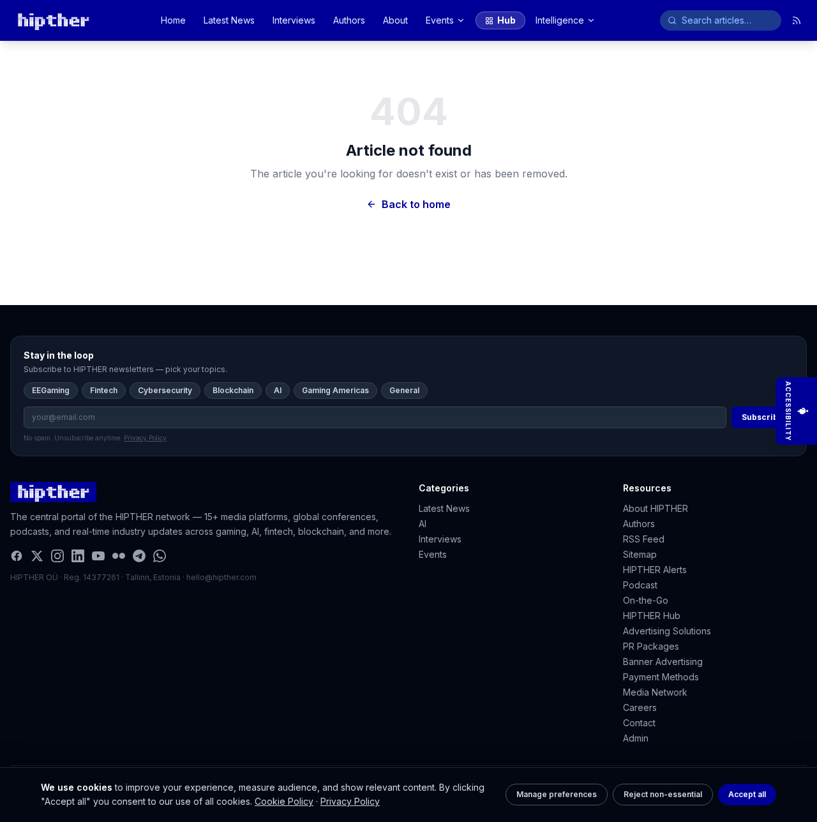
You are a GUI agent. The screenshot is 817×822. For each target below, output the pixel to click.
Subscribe (762, 417)
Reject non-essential (663, 794)
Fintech (103, 390)
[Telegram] (139, 555)
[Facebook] (16, 555)
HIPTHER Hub (651, 615)
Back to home (416, 204)
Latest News (229, 20)
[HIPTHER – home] (53, 20)
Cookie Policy (284, 801)
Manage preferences (556, 794)
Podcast (640, 584)
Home (173, 20)
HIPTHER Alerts (655, 569)
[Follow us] (796, 20)
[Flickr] (118, 555)
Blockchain (233, 390)
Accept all (747, 794)
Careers (640, 707)
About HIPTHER (655, 508)
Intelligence (560, 20)
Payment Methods (661, 676)
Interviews (294, 20)
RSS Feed (643, 539)
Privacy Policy (350, 801)
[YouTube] (98, 555)
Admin (635, 738)
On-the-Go (645, 600)
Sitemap (640, 554)
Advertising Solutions (667, 630)
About (395, 20)
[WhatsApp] (159, 555)
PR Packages (651, 646)
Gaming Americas (335, 390)
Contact (639, 722)
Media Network (655, 692)
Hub (506, 20)
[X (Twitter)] (37, 555)
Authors (349, 20)
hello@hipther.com (221, 577)
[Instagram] (57, 555)
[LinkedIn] (77, 555)
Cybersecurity (165, 390)
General (404, 390)
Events (440, 20)
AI (277, 390)
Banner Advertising (663, 661)
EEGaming (51, 390)
